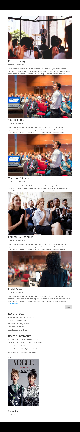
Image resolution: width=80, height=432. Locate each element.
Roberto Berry (17, 61)
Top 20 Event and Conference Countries (21, 317)
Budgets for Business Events (17, 320)
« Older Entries (13, 304)
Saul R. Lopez (16, 120)
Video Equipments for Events (17, 330)
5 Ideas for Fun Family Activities (18, 324)
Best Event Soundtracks (29, 352)
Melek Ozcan (16, 288)
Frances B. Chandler (20, 237)
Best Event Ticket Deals (16, 327)
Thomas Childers (18, 178)
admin (12, 65)
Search (68, 307)
